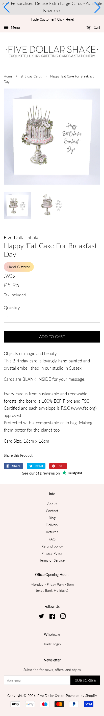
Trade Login (52, 644)
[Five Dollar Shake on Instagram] (63, 617)
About (52, 503)
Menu (15, 27)
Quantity (12, 307)
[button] (6, 7)
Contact (52, 511)
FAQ (52, 539)
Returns (52, 532)
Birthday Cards (31, 76)
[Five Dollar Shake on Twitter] (41, 617)
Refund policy (52, 546)
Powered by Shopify (81, 695)
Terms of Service (52, 560)
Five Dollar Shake (50, 695)
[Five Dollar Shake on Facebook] (52, 617)
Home (8, 76)
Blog (52, 518)
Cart (96, 27)
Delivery (52, 525)
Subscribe (85, 680)
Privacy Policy (52, 553)
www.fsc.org (83, 408)
